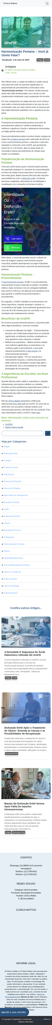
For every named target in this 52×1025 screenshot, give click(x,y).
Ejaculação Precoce (12, 530)
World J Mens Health (14, 427)
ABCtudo (39, 1019)
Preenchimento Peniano (14, 544)
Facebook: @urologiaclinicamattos (26, 893)
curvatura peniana (18, 139)
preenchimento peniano (13, 282)
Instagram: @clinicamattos (26, 890)
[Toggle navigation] (47, 3)
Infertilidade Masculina (13, 558)
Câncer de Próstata (12, 488)
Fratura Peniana (11, 593)
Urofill (47, 60)
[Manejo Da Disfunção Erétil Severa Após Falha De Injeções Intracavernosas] (26, 783)
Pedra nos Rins (10, 579)
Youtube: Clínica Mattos (26, 896)
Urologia (7, 460)
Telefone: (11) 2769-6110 (26, 874)
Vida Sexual (9, 474)
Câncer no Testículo (12, 572)
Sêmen (7, 551)
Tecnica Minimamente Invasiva (17, 565)
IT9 (33, 1019)
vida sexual (32, 351)
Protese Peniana (11, 467)
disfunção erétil (28, 178)
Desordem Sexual (11, 502)
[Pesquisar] (48, 433)
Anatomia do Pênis (12, 516)
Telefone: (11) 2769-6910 (26, 871)
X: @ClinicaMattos (26, 899)
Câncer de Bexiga (11, 586)
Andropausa (9, 537)
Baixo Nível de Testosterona (16, 495)
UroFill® (9, 424)
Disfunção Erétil (10, 453)
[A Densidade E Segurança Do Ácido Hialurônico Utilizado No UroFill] (26, 632)
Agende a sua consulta (13, 1012)
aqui (38, 413)
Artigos (40, 60)
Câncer (7, 523)
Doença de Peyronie (12, 481)
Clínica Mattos (10, 3)
